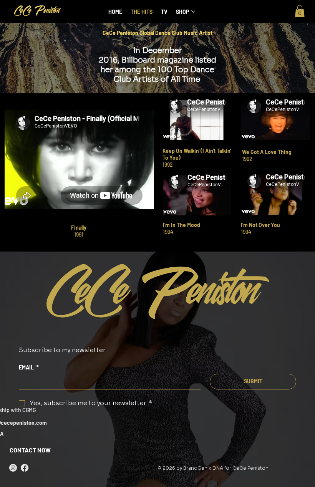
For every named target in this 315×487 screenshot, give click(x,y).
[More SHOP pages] (193, 11)
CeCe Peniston (37, 12)
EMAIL (29, 367)
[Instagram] (13, 468)
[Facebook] (24, 468)
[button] (300, 11)
